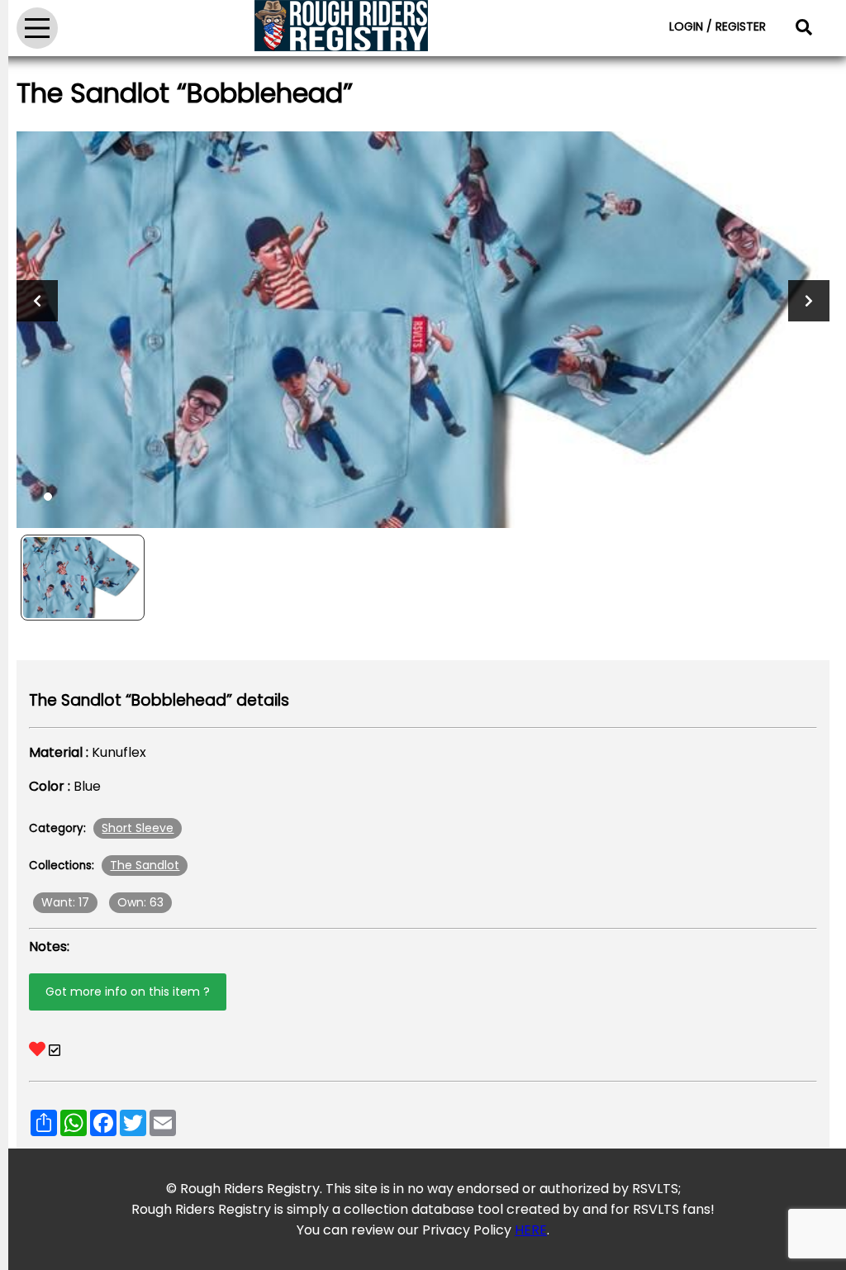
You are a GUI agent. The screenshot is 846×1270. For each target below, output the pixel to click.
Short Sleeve (137, 828)
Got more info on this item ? (127, 991)
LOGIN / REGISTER (717, 26)
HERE (531, 1229)
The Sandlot (144, 865)
